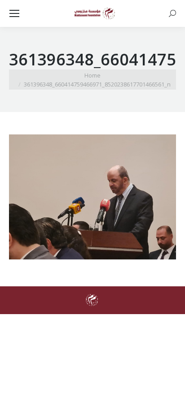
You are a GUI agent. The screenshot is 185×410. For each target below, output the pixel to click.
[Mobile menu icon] (14, 13)
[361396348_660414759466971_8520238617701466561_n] (92, 196)
